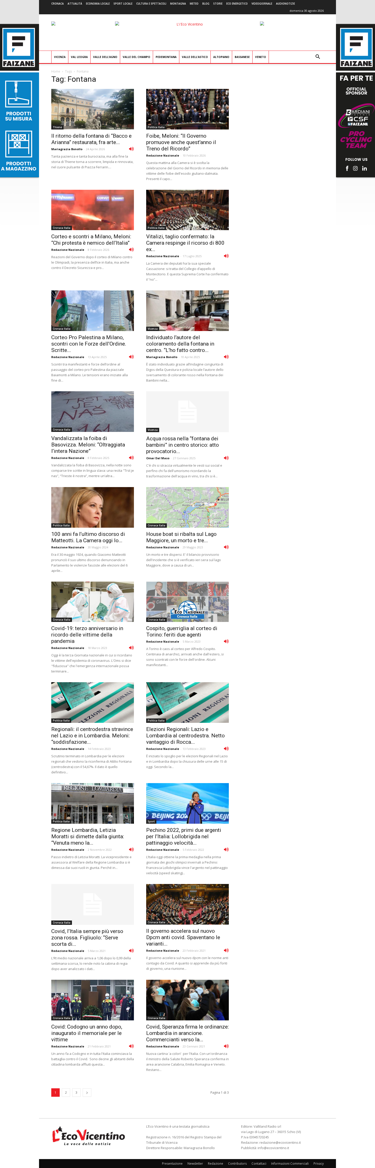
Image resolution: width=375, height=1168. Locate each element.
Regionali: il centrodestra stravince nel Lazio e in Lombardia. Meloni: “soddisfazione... (92, 735)
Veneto (260, 57)
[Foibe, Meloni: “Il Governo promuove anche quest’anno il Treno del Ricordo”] (187, 109)
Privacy (319, 1163)
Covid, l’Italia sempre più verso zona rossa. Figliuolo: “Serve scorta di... (87, 937)
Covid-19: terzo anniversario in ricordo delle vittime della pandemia (87, 634)
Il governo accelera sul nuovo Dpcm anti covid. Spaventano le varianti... (183, 937)
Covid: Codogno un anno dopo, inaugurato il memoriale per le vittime (86, 1033)
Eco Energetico (237, 3)
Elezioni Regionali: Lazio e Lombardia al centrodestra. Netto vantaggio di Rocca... (185, 735)
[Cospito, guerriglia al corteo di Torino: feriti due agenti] (187, 602)
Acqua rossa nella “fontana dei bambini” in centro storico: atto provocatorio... (182, 444)
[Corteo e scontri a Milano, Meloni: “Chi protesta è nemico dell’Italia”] (92, 210)
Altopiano (221, 57)
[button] (317, 57)
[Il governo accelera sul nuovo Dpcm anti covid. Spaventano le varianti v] (187, 904)
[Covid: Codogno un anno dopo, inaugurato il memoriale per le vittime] (92, 1000)
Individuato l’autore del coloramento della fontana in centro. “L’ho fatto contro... (180, 343)
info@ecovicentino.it (273, 1148)
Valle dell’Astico (195, 57)
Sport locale (123, 3)
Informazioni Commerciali (290, 1163)
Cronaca (57, 3)
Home (55, 71)
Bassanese (242, 57)
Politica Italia (156, 127)
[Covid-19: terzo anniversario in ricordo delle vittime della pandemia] (92, 602)
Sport (151, 821)
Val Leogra (79, 57)
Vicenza (60, 57)
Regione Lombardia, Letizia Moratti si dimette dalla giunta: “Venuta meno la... (87, 836)
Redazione (215, 1163)
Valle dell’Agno (105, 57)
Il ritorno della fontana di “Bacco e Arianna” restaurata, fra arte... (91, 139)
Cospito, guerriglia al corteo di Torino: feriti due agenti (181, 631)
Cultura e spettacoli (151, 3)
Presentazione (172, 1163)
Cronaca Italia (61, 228)
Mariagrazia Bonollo (66, 149)
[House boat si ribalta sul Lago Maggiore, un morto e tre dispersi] (187, 507)
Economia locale (98, 3)
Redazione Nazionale (162, 155)
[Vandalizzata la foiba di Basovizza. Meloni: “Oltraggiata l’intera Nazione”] (92, 411)
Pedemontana (166, 57)
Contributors (237, 1163)
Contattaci (259, 1163)
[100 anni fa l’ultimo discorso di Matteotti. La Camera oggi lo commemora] (92, 507)
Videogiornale (262, 3)
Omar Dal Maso (157, 458)
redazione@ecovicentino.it (280, 1142)
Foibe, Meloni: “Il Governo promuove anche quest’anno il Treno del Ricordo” (181, 142)
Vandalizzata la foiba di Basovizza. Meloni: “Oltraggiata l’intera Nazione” (88, 444)
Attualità (75, 3)
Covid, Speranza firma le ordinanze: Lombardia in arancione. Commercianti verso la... (187, 1033)
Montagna (178, 3)
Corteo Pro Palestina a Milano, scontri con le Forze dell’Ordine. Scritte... (88, 343)
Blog (205, 3)
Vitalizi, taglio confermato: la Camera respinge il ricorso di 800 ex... (185, 242)
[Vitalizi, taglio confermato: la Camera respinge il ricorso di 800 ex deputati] (187, 210)
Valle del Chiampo (136, 57)
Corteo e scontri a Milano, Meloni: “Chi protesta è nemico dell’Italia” (91, 239)
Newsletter (195, 1163)
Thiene (57, 127)
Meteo (194, 3)
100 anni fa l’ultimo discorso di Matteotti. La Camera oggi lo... (88, 537)
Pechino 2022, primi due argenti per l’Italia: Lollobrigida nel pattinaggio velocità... (183, 836)
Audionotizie (285, 3)
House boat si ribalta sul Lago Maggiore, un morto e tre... (181, 537)
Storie (217, 3)
